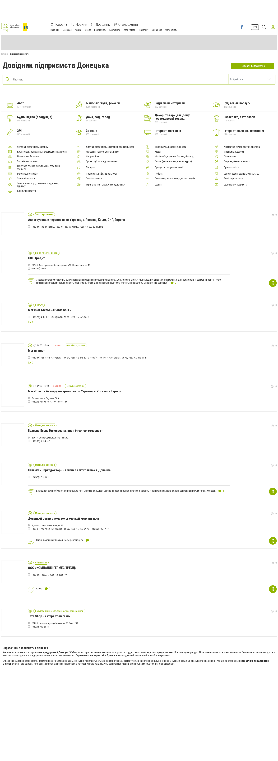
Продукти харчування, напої (169, 167)
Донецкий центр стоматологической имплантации (63, 518)
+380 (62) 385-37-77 (99, 529)
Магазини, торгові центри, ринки (102, 151)
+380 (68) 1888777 (58, 575)
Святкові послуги (26, 178)
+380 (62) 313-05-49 (118, 357)
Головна (61, 24)
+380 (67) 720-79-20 (41, 529)
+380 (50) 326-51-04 (41, 357)
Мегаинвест (36, 351)
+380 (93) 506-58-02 (60, 529)
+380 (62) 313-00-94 (60, 357)
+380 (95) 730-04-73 (80, 529)
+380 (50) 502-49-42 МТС (43, 227)
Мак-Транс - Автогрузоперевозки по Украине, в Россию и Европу (74, 391)
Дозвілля (67, 30)
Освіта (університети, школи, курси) (173, 161)
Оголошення (128, 24)
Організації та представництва (101, 161)
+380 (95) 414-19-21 (41, 317)
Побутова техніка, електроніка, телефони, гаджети (38, 167)
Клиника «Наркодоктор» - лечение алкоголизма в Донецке (69, 470)
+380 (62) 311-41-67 (41, 441)
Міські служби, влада (28, 156)
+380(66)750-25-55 (40, 626)
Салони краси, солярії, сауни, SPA (241, 173)
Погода (87, 30)
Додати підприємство (253, 65)
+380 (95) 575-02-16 (80, 317)
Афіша (78, 30)
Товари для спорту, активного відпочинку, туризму (38, 185)
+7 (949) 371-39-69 (40, 477)
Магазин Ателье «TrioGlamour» (49, 310)
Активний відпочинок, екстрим (32, 147)
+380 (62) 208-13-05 (60, 317)
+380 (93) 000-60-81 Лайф (91, 227)
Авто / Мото (129, 30)
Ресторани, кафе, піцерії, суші (101, 173)
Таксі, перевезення (233, 178)
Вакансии (55, 30)
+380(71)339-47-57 (99, 357)
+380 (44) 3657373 (40, 268)
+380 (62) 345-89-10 (80, 357)
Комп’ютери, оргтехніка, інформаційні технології (42, 151)
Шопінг (158, 184)
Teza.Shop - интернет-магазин (49, 616)
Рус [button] (255, 26)
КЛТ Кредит (36, 258)
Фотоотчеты (171, 30)
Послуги (90, 167)
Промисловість (232, 167)
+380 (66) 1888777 (40, 575)
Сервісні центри (94, 178)
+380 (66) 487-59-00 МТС (67, 227)
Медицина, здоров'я (234, 151)
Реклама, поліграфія (27, 173)
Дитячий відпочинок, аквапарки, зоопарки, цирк (110, 147)
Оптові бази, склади (27, 161)
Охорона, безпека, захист (237, 161)
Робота (158, 173)
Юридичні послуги (26, 191)
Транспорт (143, 30)
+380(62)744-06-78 (40, 401)
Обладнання (230, 156)
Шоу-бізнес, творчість (235, 184)
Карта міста (114, 30)
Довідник (103, 24)
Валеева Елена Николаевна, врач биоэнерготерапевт (65, 431)
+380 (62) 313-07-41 (138, 357)
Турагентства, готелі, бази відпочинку (105, 184)
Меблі (158, 151)
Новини (81, 24)
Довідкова (157, 30)
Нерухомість (100, 30)
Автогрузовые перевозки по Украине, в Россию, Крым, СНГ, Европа (76, 220)
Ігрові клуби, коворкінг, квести (170, 147)
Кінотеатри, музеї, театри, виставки (242, 147)
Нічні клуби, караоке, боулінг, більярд (174, 156)
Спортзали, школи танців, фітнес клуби (175, 178)
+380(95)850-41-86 (58, 401)
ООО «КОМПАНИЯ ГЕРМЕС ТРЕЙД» (52, 568)
